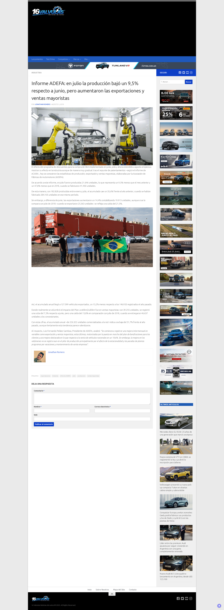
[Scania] (176, 237)
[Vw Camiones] (176, 286)
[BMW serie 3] (176, 345)
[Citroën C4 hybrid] (176, 394)
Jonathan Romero (42, 104)
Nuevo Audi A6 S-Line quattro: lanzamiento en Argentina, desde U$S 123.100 (176, 576)
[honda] (176, 221)
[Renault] (176, 316)
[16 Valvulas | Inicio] (49, 11)
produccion (81, 376)
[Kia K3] (176, 168)
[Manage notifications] (219, 606)
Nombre (37, 407)
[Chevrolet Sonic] (176, 270)
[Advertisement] (112, 38)
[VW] (176, 184)
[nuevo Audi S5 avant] (176, 253)
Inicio (90, 590)
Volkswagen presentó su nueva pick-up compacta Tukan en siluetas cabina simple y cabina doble (176, 487)
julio (74, 376)
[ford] (176, 204)
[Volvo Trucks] (176, 378)
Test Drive (50, 59)
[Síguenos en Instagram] (191, 72)
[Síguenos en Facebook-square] (179, 72)
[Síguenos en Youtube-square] (187, 72)
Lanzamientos (37, 59)
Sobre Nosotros (102, 590)
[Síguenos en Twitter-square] (183, 72)
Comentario (39, 391)
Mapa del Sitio (119, 590)
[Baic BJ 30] (176, 103)
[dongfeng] (176, 135)
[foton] (112, 65)
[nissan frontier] (176, 362)
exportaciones (45, 376)
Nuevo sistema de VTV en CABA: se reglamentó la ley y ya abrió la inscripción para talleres (175, 460)
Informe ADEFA (65, 376)
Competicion (63, 59)
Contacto (132, 590)
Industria (37, 73)
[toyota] (176, 302)
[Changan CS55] (176, 151)
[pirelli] (176, 119)
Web (35, 415)
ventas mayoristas (93, 376)
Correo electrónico (102, 407)
